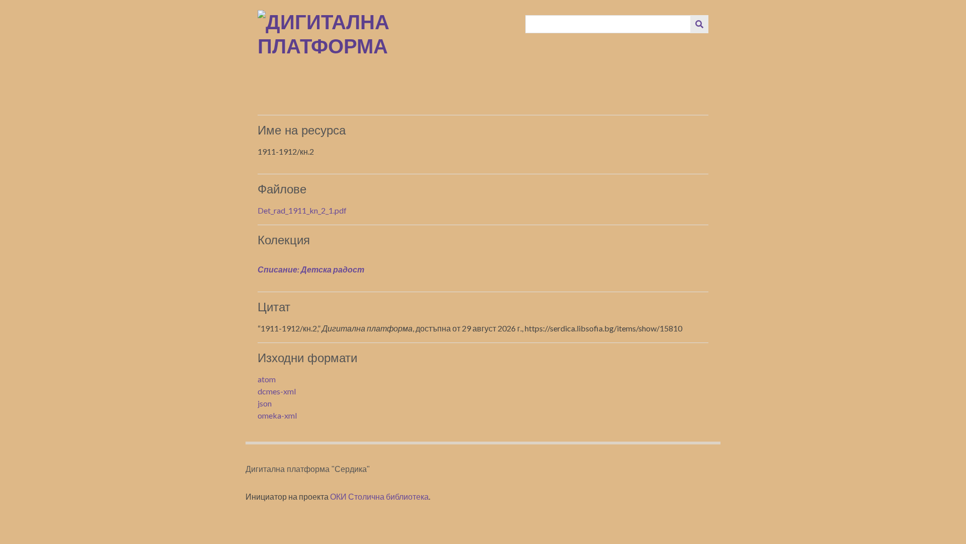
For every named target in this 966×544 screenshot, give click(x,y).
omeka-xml (277, 415)
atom (267, 379)
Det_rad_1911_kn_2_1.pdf (302, 210)
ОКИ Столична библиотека (379, 496)
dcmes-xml (277, 391)
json (265, 403)
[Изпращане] (699, 24)
